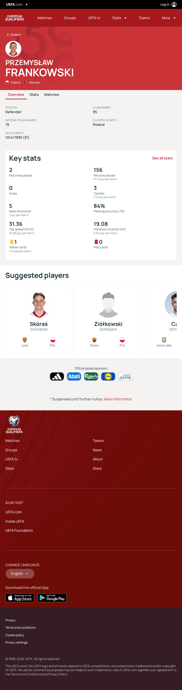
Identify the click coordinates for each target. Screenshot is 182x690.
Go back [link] (16, 34)
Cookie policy (14, 635)
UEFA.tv (11, 459)
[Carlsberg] (91, 376)
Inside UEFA (14, 521)
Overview (16, 95)
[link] (45, 18)
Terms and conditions (20, 627)
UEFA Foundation (19, 530)
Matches (51, 95)
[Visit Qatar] (125, 376)
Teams (98, 440)
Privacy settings (16, 642)
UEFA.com (13, 511)
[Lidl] (108, 376)
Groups (11, 449)
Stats (34, 95)
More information (118, 399)
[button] (119, 18)
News (97, 449)
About (98, 459)
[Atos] (74, 376)
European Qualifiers (14, 18)
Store (97, 468)
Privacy (10, 620)
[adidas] (57, 376)
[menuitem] (45, 18)
